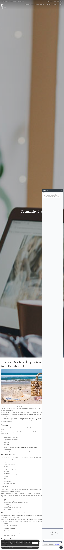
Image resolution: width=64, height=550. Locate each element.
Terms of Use (10, 547)
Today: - (58, 1)
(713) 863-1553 (21, 1)
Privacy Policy (29, 547)
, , (8, 1)
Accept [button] (35, 543)
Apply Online (49, 1)
